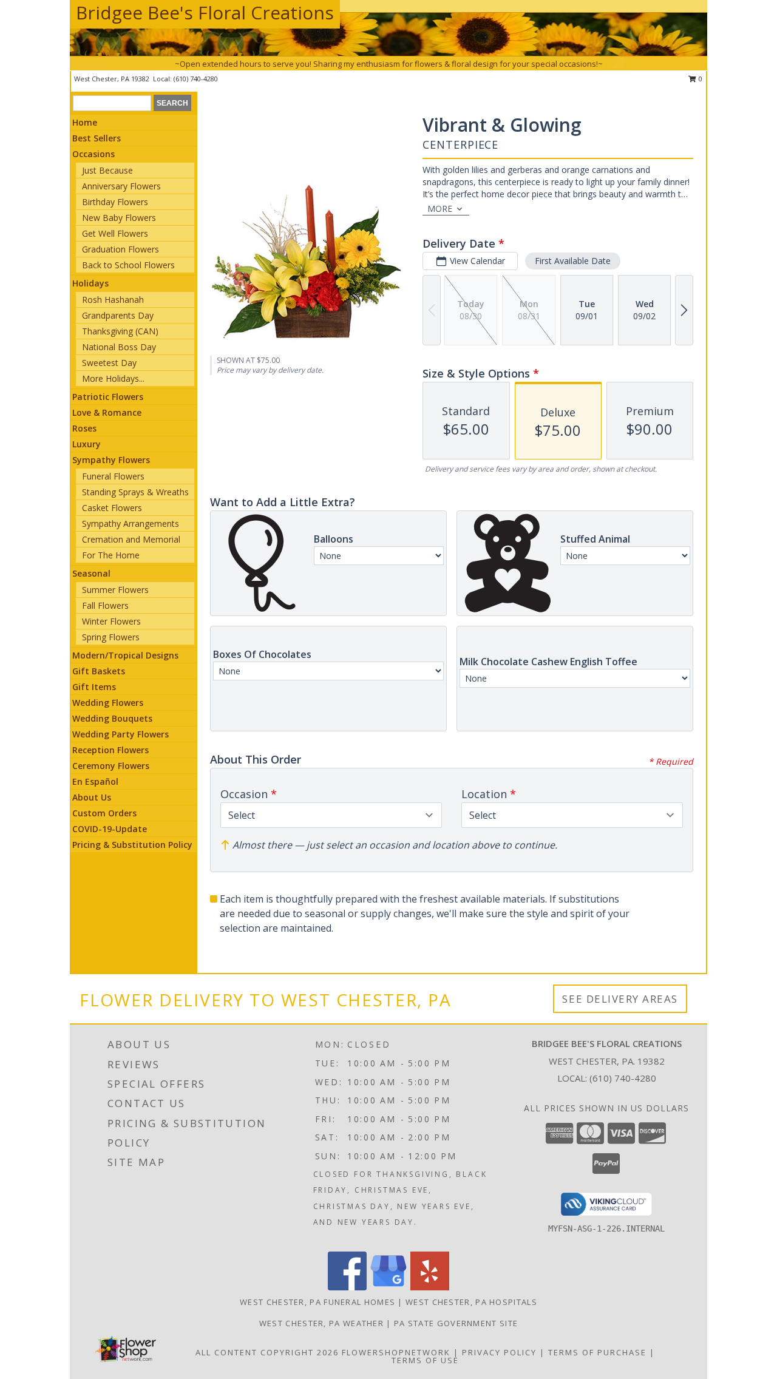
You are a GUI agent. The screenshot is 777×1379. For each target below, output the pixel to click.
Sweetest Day (109, 362)
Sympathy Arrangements (130, 523)
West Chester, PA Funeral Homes (317, 1301)
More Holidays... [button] (113, 378)
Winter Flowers (111, 621)
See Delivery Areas (620, 999)
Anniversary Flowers (121, 186)
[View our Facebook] (347, 1287)
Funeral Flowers (113, 476)
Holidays (90, 283)
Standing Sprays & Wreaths (135, 492)
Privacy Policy (499, 1352)
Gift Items (94, 687)
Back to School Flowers (128, 265)
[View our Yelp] (429, 1287)
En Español (95, 781)
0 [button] (699, 78)
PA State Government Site (456, 1323)
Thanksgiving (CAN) (120, 331)
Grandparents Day (118, 315)
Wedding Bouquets (112, 718)
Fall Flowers (105, 605)
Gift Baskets (98, 671)
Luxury (86, 444)
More (439, 208)
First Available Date (573, 260)
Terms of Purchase (597, 1352)
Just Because (107, 170)
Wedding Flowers (107, 702)
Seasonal (91, 573)
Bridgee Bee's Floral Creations (205, 12)
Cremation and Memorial (131, 539)
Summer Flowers (115, 589)
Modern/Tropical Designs (125, 655)
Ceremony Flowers (110, 765)
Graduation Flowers (120, 249)
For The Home (111, 555)
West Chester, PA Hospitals (471, 1301)
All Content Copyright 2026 (267, 1352)
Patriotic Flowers (107, 396)
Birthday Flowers (115, 202)
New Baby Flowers (119, 217)
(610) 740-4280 (196, 78)
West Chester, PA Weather (321, 1323)
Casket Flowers (112, 507)
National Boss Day (119, 347)
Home (84, 122)
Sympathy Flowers (111, 460)
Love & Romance (106, 412)
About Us (91, 797)
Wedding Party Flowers (120, 734)
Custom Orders (104, 813)
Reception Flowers (110, 750)
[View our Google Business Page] (388, 1287)
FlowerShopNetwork (396, 1352)
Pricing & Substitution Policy (132, 844)
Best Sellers (96, 138)
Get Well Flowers (115, 233)
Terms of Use (425, 1360)
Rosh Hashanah (113, 299)
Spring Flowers (111, 637)
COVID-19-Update (109, 829)
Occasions (93, 154)
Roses (84, 428)
